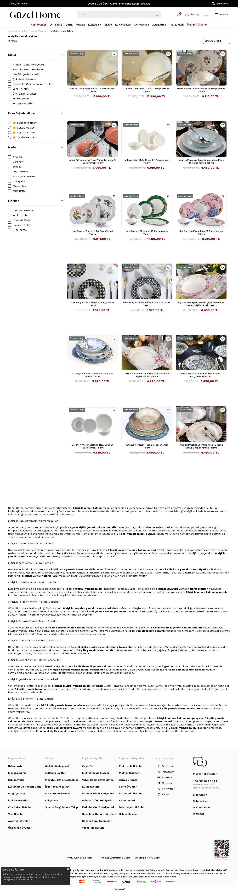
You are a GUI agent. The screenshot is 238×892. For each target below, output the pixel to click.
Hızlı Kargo (20, 229)
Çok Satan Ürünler (24, 79)
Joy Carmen (20, 171)
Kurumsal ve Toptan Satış (24, 786)
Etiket (12, 54)
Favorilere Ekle (114, 54)
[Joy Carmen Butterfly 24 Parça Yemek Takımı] (92, 210)
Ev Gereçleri (127, 800)
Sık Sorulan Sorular (57, 793)
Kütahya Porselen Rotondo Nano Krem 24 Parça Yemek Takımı (201, 375)
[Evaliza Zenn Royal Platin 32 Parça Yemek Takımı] (92, 68)
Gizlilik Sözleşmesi (57, 766)
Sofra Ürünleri (128, 786)
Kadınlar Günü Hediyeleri (29, 69)
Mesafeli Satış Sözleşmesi (62, 779)
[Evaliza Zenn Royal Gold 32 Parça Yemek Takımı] (146, 68)
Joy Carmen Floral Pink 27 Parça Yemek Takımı (201, 232)
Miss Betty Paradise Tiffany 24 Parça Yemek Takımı (147, 304)
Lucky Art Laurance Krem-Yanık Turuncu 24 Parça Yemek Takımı (93, 161)
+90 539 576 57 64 (205, 781)
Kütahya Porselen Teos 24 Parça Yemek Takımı (146, 446)
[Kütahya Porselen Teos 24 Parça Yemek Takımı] (146, 424)
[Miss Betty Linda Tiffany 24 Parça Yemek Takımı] (92, 281)
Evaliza (17, 166)
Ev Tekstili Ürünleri (131, 793)
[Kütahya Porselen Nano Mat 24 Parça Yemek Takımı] (92, 352)
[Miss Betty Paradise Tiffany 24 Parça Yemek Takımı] (146, 281)
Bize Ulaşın (200, 794)
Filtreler (13, 200)
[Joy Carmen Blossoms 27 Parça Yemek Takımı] (146, 210)
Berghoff (18, 161)
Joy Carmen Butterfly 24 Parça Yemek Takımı (92, 232)
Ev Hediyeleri (21, 98)
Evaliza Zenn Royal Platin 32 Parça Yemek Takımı (92, 90)
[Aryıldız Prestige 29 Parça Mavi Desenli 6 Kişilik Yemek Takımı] (146, 352)
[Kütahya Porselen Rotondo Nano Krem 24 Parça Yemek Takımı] (201, 352)
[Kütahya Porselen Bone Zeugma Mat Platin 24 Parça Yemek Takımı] (201, 139)
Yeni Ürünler (20, 88)
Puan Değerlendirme (21, 113)
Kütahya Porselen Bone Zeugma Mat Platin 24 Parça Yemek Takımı (201, 161)
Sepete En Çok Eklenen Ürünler (32, 84)
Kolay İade (51, 800)
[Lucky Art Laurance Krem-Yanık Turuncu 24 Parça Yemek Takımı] (92, 139)
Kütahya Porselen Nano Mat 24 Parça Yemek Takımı (92, 375)
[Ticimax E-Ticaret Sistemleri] (119, 889)
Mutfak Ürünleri (129, 772)
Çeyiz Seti (88, 766)
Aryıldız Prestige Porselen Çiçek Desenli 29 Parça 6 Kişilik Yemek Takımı (201, 304)
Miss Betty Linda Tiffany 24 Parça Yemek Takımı (93, 304)
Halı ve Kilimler (128, 814)
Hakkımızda (15, 766)
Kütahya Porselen (24, 176)
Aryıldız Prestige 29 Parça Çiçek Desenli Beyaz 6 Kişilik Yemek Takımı (201, 446)
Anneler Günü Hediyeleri (28, 64)
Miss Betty (19, 190)
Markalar (198, 813)
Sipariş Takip (222, 3)
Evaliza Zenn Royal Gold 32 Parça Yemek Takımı (147, 90)
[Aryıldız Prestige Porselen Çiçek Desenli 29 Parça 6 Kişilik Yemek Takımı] (201, 281)
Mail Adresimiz (202, 807)
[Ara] (157, 14)
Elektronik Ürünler (131, 766)
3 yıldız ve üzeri (26, 127)
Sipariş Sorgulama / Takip (61, 807)
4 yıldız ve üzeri (26, 122)
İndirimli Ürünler (23, 210)
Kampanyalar (16, 779)
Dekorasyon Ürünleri (132, 807)
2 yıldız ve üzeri (26, 132)
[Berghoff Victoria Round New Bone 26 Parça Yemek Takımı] (92, 424)
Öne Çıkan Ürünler (19, 3)
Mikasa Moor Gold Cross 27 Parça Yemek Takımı (147, 161)
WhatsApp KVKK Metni (147, 858)
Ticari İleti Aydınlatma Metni (114, 858)
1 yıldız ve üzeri (26, 137)
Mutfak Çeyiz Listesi (25, 74)
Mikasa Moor (20, 186)
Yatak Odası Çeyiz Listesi (98, 779)
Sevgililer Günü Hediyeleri (99, 814)
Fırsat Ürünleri (22, 225)
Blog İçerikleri (17, 793)
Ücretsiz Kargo (22, 220)
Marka (12, 147)
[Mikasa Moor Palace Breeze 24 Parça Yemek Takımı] (201, 68)
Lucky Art (19, 181)
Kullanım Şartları (55, 772)
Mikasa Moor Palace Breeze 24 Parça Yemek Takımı (201, 90)
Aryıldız (18, 156)
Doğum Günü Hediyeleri (97, 820)
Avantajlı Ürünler (19, 820)
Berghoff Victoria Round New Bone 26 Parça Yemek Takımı (92, 446)
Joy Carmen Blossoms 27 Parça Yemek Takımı (147, 232)
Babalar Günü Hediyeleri (97, 800)
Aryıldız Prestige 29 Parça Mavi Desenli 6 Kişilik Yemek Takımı (147, 375)
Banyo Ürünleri (128, 779)
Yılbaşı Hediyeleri (23, 103)
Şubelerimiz (200, 801)
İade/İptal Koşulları (57, 786)
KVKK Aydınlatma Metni (80, 858)
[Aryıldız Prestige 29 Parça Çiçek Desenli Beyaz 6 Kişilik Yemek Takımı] (201, 424)
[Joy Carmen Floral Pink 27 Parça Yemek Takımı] (201, 210)
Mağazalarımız (17, 772)
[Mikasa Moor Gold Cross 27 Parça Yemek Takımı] (146, 139)
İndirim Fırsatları (18, 800)
